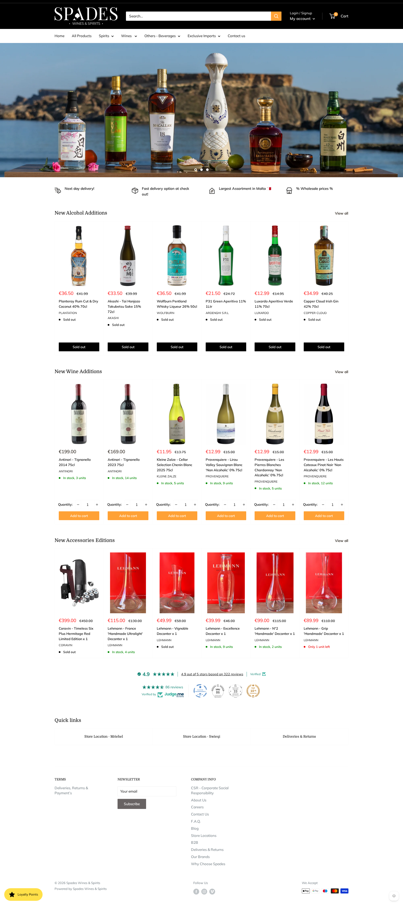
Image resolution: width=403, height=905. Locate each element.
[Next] (348, 288)
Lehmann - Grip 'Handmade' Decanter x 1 (324, 631)
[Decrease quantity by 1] (78, 504)
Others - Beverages (160, 36)
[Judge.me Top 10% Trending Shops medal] (253, 691)
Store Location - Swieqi (201, 736)
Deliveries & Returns (299, 736)
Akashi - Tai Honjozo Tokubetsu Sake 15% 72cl (124, 306)
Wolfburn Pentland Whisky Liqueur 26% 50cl (177, 304)
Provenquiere (217, 476)
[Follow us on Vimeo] (212, 891)
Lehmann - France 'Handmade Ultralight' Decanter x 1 (125, 633)
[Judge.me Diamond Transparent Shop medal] (200, 691)
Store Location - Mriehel (103, 736)
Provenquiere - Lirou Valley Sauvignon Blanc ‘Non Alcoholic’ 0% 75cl (224, 464)
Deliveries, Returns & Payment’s (71, 790)
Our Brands (200, 856)
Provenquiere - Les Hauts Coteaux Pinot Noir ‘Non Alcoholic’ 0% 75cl (324, 464)
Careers (197, 807)
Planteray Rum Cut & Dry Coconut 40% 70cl (78, 304)
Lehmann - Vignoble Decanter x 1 (172, 631)
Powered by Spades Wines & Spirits (81, 889)
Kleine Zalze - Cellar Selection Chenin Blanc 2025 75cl (174, 464)
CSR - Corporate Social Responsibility (210, 790)
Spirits (104, 36)
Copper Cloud (315, 313)
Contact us (236, 36)
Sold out (79, 347)
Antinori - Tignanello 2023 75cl (124, 462)
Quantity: (65, 504)
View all (342, 213)
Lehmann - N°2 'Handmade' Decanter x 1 (275, 631)
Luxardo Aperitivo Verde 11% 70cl (274, 304)
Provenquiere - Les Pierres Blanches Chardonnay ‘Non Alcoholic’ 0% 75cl (269, 467)
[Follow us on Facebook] (196, 891)
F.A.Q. (196, 821)
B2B (194, 842)
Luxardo (262, 313)
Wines (126, 36)
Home (59, 36)
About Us (198, 800)
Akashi (113, 318)
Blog (195, 828)
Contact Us (200, 814)
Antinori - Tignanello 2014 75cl (75, 462)
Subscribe (132, 804)
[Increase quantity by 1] (97, 504)
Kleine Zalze (166, 476)
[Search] (276, 16)
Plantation (68, 313)
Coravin (65, 645)
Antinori (66, 471)
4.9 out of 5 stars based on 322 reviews (212, 674)
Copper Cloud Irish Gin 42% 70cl (321, 304)
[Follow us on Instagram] (204, 891)
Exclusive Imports (202, 36)
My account (301, 18)
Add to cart (79, 516)
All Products (82, 36)
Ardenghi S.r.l (217, 313)
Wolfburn (165, 313)
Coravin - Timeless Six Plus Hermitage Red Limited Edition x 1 (76, 633)
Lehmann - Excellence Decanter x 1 (223, 631)
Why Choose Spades (208, 864)
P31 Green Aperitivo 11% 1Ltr (226, 304)
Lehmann (115, 645)
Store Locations (203, 835)
